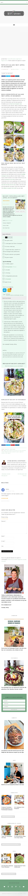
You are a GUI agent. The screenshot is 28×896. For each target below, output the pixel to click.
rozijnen (17, 451)
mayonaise (24, 450)
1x (6, 237)
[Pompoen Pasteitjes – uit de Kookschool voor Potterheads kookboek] (7, 800)
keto (17, 450)
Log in (24, 893)
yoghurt (9, 453)
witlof (6, 453)
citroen (7, 450)
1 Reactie (23, 69)
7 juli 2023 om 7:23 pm (10, 491)
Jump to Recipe (7, 73)
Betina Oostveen (9, 220)
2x (8, 237)
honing (14, 450)
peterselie (14, 451)
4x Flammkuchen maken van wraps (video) (20, 837)
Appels (5, 450)
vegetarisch (21, 451)
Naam (3, 536)
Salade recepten (12, 449)
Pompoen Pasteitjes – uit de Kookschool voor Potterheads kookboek (6, 808)
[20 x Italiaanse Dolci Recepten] (20, 800)
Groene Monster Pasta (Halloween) (19, 866)
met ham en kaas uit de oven (8, 184)
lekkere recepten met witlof (10, 188)
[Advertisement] (14, 41)
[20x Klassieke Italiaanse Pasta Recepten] (7, 858)
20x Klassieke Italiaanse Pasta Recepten (7, 866)
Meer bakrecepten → (8, 816)
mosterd (2, 451)
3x (11, 237)
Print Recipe (20, 211)
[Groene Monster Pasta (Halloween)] (20, 858)
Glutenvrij (11, 450)
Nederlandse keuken (8, 451)
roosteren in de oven (9, 179)
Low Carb (19, 450)
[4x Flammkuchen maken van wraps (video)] (19, 834)
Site (2, 546)
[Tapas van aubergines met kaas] (6, 834)
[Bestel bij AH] (4, 290)
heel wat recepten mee (16, 103)
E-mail (3, 541)
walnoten (3, 453)
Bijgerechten (7, 449)
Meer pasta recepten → (9, 873)
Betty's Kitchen (14, 13)
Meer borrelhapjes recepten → (11, 844)
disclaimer (20, 893)
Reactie (3, 521)
